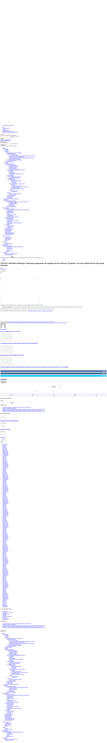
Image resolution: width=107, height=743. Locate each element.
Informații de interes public (9, 208)
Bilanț (8, 249)
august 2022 (5, 492)
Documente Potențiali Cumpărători (18, 188)
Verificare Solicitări (6, 128)
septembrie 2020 (5, 515)
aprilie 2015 (5, 579)
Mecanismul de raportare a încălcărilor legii (17, 156)
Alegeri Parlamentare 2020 (9, 233)
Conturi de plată (12, 172)
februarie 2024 (5, 474)
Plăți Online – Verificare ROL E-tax (11, 253)
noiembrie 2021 (5, 501)
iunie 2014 (4, 589)
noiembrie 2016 (5, 560)
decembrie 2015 (5, 571)
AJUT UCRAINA (8, 230)
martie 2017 (5, 556)
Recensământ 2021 (8, 229)
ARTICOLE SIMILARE (5, 331)
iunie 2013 (4, 601)
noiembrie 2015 (5, 572)
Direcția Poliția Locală (11, 195)
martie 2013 (5, 604)
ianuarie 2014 (5, 594)
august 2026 (5, 444)
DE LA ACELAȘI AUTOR (15, 331)
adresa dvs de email (14, 143)
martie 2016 (5, 568)
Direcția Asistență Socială (11, 164)
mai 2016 (4, 566)
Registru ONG (9, 221)
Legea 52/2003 (9, 219)
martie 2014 (5, 592)
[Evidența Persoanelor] (3, 427)
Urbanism (9, 192)
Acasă (1, 257)
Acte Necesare (14, 191)
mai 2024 (4, 471)
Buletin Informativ (10, 212)
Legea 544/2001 (10, 210)
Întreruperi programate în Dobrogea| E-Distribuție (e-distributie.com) (41, 310)
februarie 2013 (5, 605)
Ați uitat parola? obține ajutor (5, 139)
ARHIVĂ (6, 251)
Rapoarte (6, 162)
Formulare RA (14, 181)
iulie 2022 (4, 493)
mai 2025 (4, 459)
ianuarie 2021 (5, 511)
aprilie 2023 (5, 484)
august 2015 (5, 575)
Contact (4, 241)
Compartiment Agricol (11, 178)
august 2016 (5, 563)
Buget (8, 213)
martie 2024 (5, 473)
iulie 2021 (4, 505)
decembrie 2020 (5, 512)
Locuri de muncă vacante (11, 160)
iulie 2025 (4, 457)
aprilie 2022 (5, 496)
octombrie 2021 (5, 502)
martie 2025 (5, 461)
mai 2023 (4, 483)
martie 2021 (5, 509)
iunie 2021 (4, 506)
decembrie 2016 (5, 559)
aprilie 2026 (5, 448)
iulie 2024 (4, 469)
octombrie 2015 (5, 573)
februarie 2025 (5, 462)
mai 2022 (4, 495)
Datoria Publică (10, 248)
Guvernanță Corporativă (11, 206)
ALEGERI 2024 (8, 231)
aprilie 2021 (5, 508)
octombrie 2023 (5, 478)
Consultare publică (10, 218)
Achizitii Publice (10, 215)
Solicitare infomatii (10, 211)
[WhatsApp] (14, 275)
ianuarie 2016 (5, 570)
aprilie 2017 (5, 555)
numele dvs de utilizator (15, 136)
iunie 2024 (4, 470)
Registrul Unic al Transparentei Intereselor (14, 222)
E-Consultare (9, 223)
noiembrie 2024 (5, 465)
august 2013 (5, 599)
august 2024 (5, 468)
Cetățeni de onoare (8, 237)
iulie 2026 (4, 445)
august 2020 (5, 516)
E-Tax (4, 127)
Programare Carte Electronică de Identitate (10, 132)
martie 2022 (5, 497)
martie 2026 (5, 449)
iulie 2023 (4, 481)
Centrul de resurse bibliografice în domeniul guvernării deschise (18, 209)
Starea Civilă (11, 204)
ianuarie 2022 (5, 499)
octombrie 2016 (5, 561)
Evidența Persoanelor (13, 202)
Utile (3, 260)
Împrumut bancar (10, 250)
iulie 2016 (4, 564)
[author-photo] (3, 328)
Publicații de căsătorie (13, 203)
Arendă (10, 189)
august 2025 (5, 456)
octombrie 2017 (5, 549)
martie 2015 (5, 580)
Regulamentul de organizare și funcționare (14, 152)
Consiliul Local (5, 199)
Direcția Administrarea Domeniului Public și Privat (16, 169)
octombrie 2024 (5, 466)
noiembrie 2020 (5, 513)
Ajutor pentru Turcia (10, 225)
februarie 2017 (5, 557)
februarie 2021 (5, 510)
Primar (4, 147)
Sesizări (4, 129)
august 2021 (5, 504)
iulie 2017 (4, 552)
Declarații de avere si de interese (12, 216)
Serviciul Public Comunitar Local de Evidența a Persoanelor (17, 201)
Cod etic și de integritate (13, 154)
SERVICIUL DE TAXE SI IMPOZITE (9, 420)
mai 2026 (4, 447)
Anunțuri (4, 257)
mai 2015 (4, 578)
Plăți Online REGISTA (9, 254)
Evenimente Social (12, 167)
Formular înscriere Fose (9, 228)
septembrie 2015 (5, 574)
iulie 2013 (4, 600)
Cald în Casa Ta (10, 226)
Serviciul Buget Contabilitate (14, 177)
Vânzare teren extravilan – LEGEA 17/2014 (17, 183)
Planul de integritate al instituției (15, 158)
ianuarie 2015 (5, 582)
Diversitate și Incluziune (13, 166)
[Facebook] (2, 275)
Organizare (7, 151)
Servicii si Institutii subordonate (10, 200)
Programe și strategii (8, 161)
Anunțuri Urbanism (12, 194)
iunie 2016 (4, 565)
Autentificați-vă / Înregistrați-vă (8, 125)
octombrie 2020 (5, 514)
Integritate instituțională (11, 153)
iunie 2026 (4, 446)
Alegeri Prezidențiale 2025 (9, 232)
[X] (6, 275)
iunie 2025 (4, 458)
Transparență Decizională (9, 217)
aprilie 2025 (5, 460)
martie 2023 (5, 485)
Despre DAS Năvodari (13, 165)
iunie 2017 (4, 553)
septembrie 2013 (5, 598)
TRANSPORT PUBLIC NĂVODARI (16, 173)
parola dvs (12, 137)
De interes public (6, 207)
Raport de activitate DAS (13, 168)
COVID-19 (9, 227)
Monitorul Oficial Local (7, 245)
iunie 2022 (4, 494)
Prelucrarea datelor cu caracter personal (12, 198)
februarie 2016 (5, 569)
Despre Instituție (5, 148)
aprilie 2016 (5, 567)
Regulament (11, 170)
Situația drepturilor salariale (12, 214)
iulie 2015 (4, 576)
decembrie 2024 (5, 464)
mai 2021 (4, 507)
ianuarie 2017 (5, 558)
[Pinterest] (10, 275)
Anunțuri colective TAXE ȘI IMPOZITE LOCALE (12, 355)
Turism (6, 240)
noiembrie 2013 (5, 596)
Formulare (11, 171)
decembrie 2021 (5, 500)
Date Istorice (7, 236)
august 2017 (5, 551)
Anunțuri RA (14, 182)
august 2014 (5, 587)
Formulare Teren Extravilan (16, 185)
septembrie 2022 (5, 491)
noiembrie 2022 (5, 489)
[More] (18, 275)
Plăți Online (5, 252)
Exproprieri (11, 174)
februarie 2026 (5, 450)
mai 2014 (4, 590)
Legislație (6, 149)
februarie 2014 (5, 593)
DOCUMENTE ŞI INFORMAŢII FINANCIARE (14, 246)
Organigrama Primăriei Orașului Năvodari (14, 159)
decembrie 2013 (5, 595)
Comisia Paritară (10, 197)
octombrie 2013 (5, 597)
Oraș (3, 235)
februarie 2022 (5, 498)
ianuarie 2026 (5, 451)
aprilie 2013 (5, 603)
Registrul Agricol (12, 179)
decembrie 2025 (5, 452)
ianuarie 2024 (5, 475)
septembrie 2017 (5, 550)
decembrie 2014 (5, 583)
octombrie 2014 (5, 585)
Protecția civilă (9, 196)
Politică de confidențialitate (5, 140)
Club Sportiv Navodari (11, 205)
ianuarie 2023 (5, 487)
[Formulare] (3, 435)
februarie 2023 (5, 486)
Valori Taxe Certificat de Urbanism (15, 193)
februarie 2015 (5, 581)
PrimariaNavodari (3, 269)
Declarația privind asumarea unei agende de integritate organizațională (21, 157)
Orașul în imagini (8, 238)
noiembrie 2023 (5, 477)
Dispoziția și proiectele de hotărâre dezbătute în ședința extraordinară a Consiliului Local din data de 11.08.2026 (22, 410)
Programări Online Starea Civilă (8, 131)
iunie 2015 (4, 577)
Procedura (13, 184)
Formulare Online (6, 130)
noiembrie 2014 (5, 584)
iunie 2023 (4, 482)
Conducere (7, 150)
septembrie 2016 (5, 562)
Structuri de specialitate (9, 163)
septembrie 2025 (5, 455)
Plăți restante (9, 247)
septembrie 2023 (5, 479)
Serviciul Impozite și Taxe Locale (15, 176)
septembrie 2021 (5, 503)
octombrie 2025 (5, 454)
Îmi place (104, 371)
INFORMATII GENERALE (17, 180)
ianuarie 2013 (5, 606)
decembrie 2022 (5, 488)
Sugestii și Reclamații (8, 243)
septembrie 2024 (5, 467)
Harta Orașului (7, 239)
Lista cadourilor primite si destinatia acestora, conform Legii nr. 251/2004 (22, 155)
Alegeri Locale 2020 (8, 234)
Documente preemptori (16, 187)
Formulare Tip (5, 244)
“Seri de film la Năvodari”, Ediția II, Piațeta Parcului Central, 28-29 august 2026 (19, 343)
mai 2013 (4, 602)
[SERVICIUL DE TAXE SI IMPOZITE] (3, 418)
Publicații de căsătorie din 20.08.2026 (9, 408)
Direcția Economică (10, 175)
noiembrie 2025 (5, 453)
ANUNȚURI (7, 224)
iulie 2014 (4, 588)
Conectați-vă (103, 373)
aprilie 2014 (5, 591)
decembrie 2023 (5, 476)
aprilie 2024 (5, 472)
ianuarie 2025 (5, 463)
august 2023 (5, 480)
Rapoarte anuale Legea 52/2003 (12, 220)
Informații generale (15, 190)
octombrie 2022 (5, 490)
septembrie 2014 (5, 586)
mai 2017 (4, 554)
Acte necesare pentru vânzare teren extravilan (20, 186)
